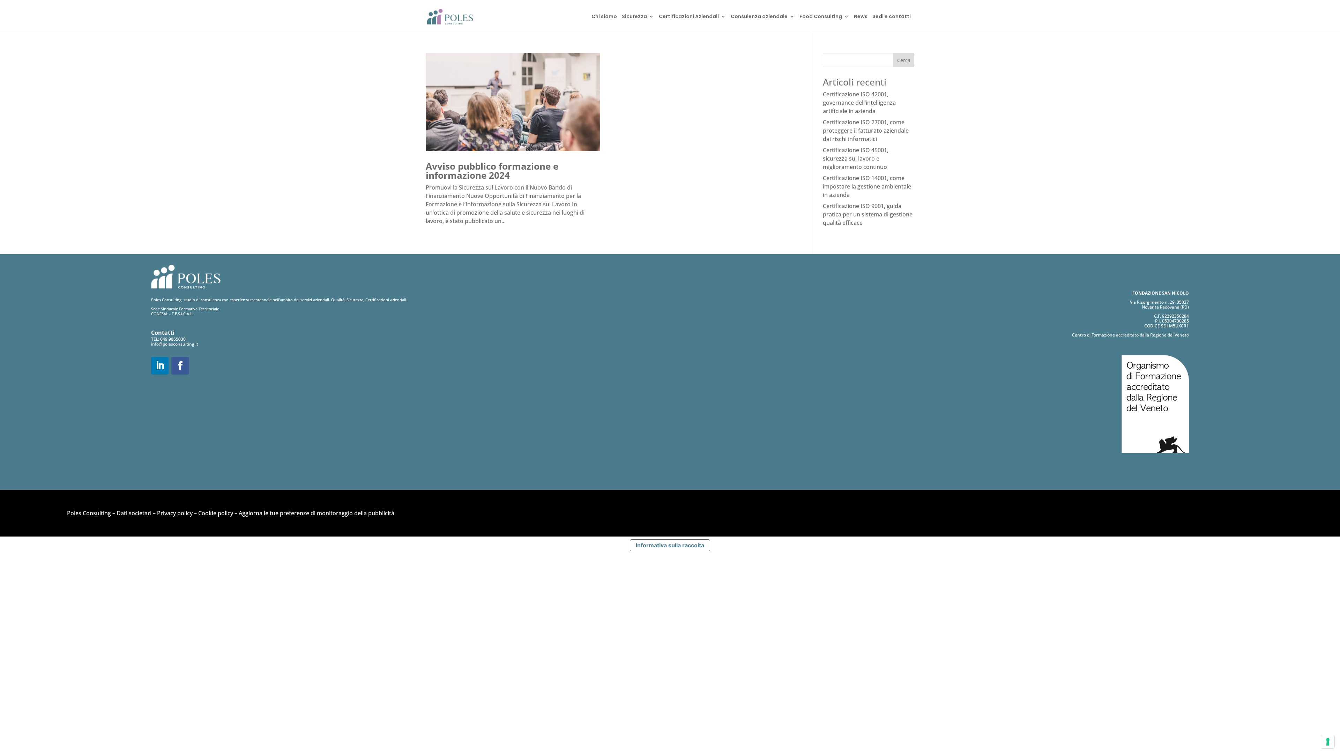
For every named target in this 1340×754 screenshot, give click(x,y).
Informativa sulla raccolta (670, 545)
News (861, 17)
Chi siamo (604, 17)
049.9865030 (173, 339)
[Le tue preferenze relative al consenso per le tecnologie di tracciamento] (1327, 741)
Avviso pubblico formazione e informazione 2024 (492, 171)
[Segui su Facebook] (180, 366)
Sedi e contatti (891, 17)
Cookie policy (215, 513)
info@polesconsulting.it (174, 344)
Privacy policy (175, 513)
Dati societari (134, 513)
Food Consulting (820, 17)
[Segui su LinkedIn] (160, 366)
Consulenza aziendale (759, 17)
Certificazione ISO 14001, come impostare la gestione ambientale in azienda (867, 186)
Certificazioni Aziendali (689, 17)
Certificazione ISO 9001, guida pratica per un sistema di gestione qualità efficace (868, 214)
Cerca (903, 60)
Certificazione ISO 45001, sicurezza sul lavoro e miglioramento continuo (855, 158)
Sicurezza (634, 17)
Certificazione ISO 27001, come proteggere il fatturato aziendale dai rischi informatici (866, 130)
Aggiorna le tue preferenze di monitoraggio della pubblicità (316, 513)
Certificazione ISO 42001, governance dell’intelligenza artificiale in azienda (859, 102)
